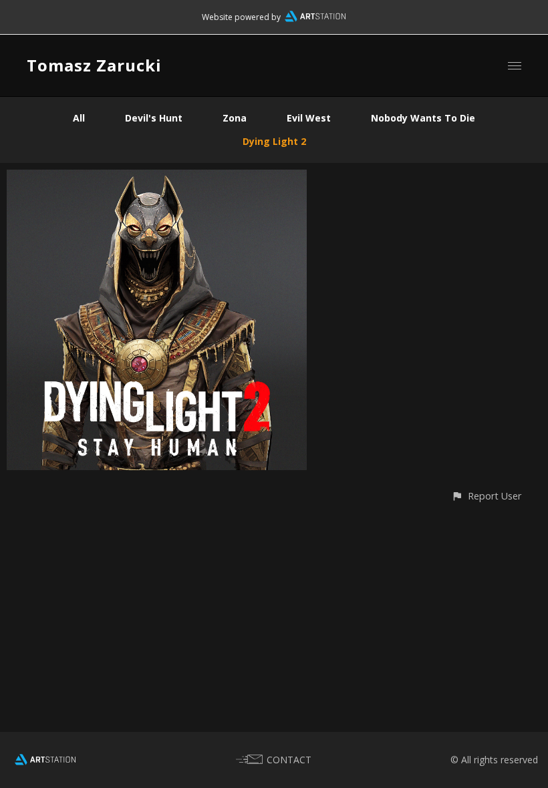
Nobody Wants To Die (423, 118)
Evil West (309, 118)
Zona (235, 118)
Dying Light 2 (274, 141)
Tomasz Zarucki (94, 65)
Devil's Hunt (153, 118)
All (79, 118)
